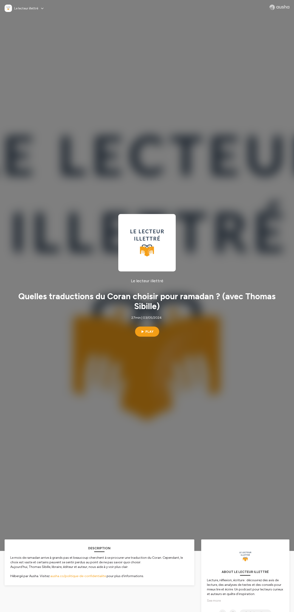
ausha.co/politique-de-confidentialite (78, 576)
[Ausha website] (279, 7)
